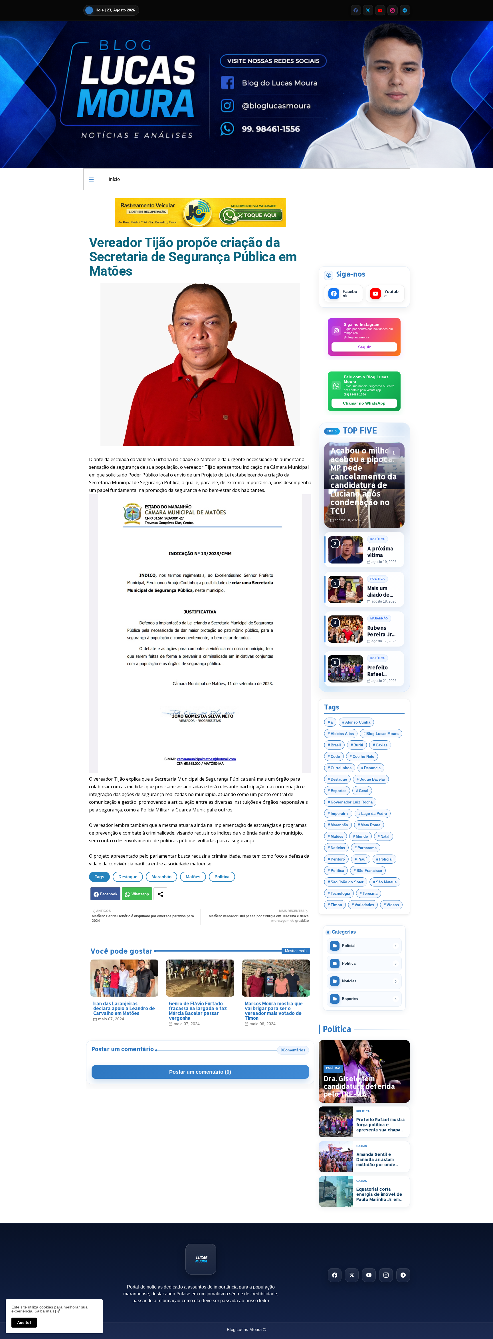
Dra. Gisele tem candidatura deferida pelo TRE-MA (359, 1086)
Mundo (362, 836)
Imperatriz (340, 813)
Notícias (338, 848)
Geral (363, 791)
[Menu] (91, 179)
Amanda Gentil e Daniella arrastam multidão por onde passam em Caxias (375, 1159)
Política (222, 876)
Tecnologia (340, 893)
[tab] (114, 179)
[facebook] (356, 10)
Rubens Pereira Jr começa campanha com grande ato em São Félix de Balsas (382, 631)
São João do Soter (347, 882)
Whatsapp (140, 894)
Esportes (338, 791)
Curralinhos (341, 768)
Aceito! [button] (24, 1322)
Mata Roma (370, 825)
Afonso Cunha (357, 722)
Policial (386, 859)
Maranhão (161, 876)
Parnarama (367, 848)
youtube (391, 293)
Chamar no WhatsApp (364, 403)
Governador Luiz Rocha (352, 802)
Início (114, 179)
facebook (350, 293)
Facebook (108, 894)
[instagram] (392, 10)
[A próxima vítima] (345, 550)
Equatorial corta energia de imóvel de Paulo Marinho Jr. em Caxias (379, 1194)
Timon (336, 905)
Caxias (381, 745)
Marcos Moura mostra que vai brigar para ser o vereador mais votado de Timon (274, 1010)
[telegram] (405, 10)
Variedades (364, 905)
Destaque (127, 876)
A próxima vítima (380, 551)
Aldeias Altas (342, 734)
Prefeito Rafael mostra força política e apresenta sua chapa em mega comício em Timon (383, 670)
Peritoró (338, 859)
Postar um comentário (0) (200, 1072)
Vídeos (393, 905)
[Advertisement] (364, 227)
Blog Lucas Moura (382, 734)
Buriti (358, 745)
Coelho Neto (363, 756)
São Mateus (386, 882)
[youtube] (380, 10)
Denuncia (372, 768)
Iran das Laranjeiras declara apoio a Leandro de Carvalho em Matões (124, 1008)
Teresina (370, 893)
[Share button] (160, 893)
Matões (193, 876)
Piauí (362, 859)
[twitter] (368, 10)
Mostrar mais (296, 951)
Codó (335, 756)
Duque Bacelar (372, 779)
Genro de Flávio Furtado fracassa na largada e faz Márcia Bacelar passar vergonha (198, 1010)
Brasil (336, 745)
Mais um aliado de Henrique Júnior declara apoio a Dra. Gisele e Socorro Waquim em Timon (382, 591)
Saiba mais (44, 1311)
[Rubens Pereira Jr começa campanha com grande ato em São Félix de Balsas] (345, 629)
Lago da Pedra (374, 813)
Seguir (364, 347)
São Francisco (369, 871)
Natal (385, 836)
